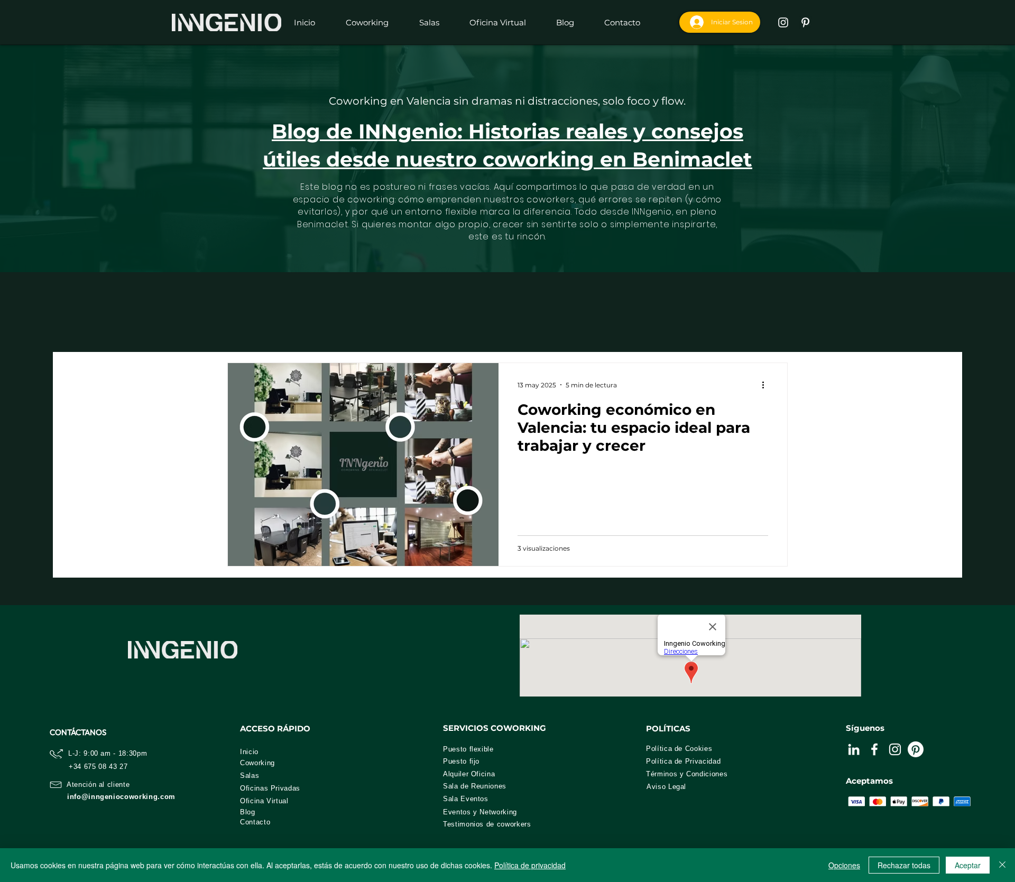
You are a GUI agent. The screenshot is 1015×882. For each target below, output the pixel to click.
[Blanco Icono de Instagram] (783, 22)
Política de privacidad (530, 865)
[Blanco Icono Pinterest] (805, 22)
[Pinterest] (916, 749)
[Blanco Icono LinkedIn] (854, 749)
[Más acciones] (766, 384)
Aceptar (968, 865)
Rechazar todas (904, 865)
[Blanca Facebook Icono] (874, 749)
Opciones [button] (844, 865)
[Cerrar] (1002, 865)
